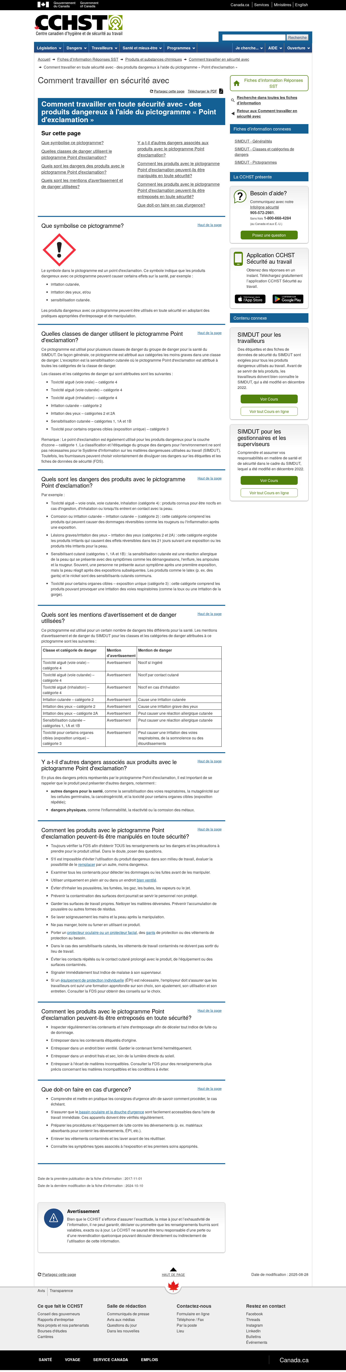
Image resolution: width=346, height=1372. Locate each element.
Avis (41, 1290)
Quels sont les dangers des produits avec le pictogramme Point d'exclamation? (82, 169)
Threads (253, 1319)
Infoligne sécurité (264, 207)
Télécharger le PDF (202, 91)
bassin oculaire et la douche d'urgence (111, 1112)
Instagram (254, 1325)
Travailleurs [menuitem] (102, 48)
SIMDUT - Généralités (253, 141)
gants (150, 932)
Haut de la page (210, 224)
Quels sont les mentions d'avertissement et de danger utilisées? (82, 183)
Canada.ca (294, 1359)
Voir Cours (269, 399)
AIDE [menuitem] (273, 48)
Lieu (180, 1331)
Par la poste (187, 1325)
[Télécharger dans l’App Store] (250, 299)
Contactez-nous (194, 1305)
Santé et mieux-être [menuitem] (140, 48)
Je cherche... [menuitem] (247, 48)
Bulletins (253, 1336)
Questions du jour (122, 1325)
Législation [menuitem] (47, 48)
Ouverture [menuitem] (296, 48)
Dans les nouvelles (123, 1331)
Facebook (254, 1313)
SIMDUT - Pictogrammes (256, 162)
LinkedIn (253, 1331)
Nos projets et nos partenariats (63, 1325)
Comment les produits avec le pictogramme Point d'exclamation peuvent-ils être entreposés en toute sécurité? (178, 190)
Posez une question (269, 235)
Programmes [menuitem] (178, 48)
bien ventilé (146, 880)
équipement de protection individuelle (92, 980)
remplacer (86, 864)
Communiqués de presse (128, 1313)
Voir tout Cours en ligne (269, 411)
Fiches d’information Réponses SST (273, 83)
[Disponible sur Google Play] (288, 299)
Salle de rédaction (126, 1305)
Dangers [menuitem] (74, 48)
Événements (256, 1342)
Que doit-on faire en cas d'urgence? (171, 205)
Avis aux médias (121, 1319)
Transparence (61, 1290)
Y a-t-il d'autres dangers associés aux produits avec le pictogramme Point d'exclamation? (173, 148)
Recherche (297, 37)
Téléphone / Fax (190, 1319)
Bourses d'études (52, 1331)
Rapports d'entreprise (56, 1319)
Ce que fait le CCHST (60, 1305)
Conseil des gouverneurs (59, 1313)
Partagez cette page (169, 91)
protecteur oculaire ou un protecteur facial (102, 932)
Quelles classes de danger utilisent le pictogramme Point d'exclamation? (76, 154)
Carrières (45, 1336)
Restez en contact (265, 1305)
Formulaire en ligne (193, 1313)
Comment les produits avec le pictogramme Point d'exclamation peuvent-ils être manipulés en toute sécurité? (178, 169)
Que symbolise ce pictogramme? (72, 142)
